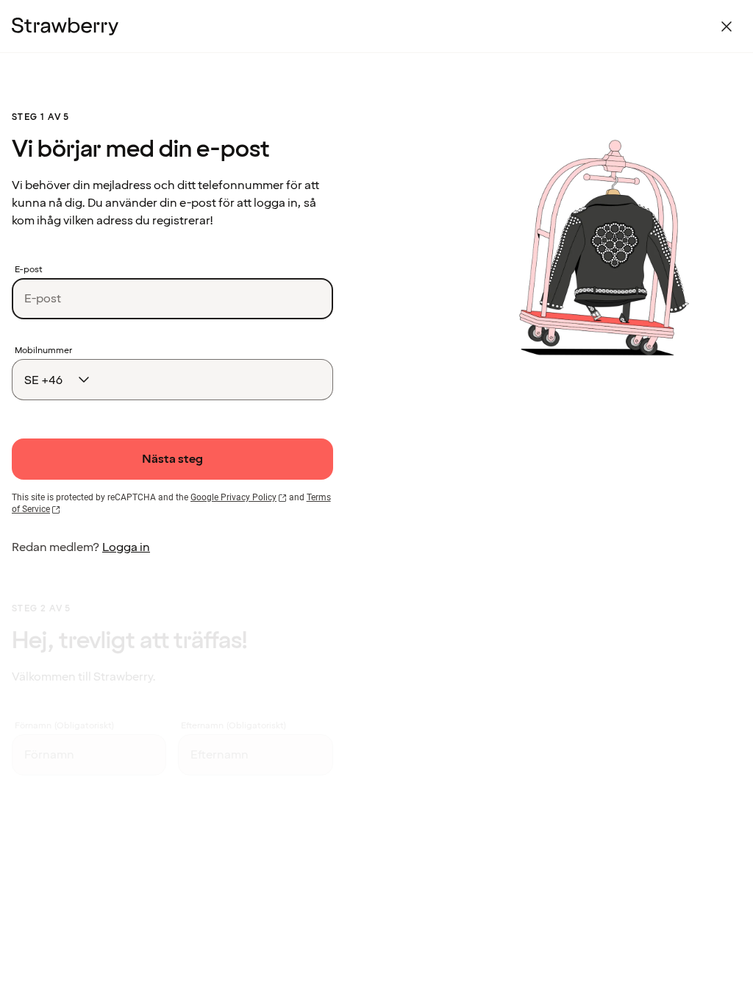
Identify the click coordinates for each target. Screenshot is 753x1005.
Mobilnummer (43, 351)
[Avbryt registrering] (726, 26)
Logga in (126, 547)
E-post (29, 270)
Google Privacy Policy (233, 497)
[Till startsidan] (65, 26)
